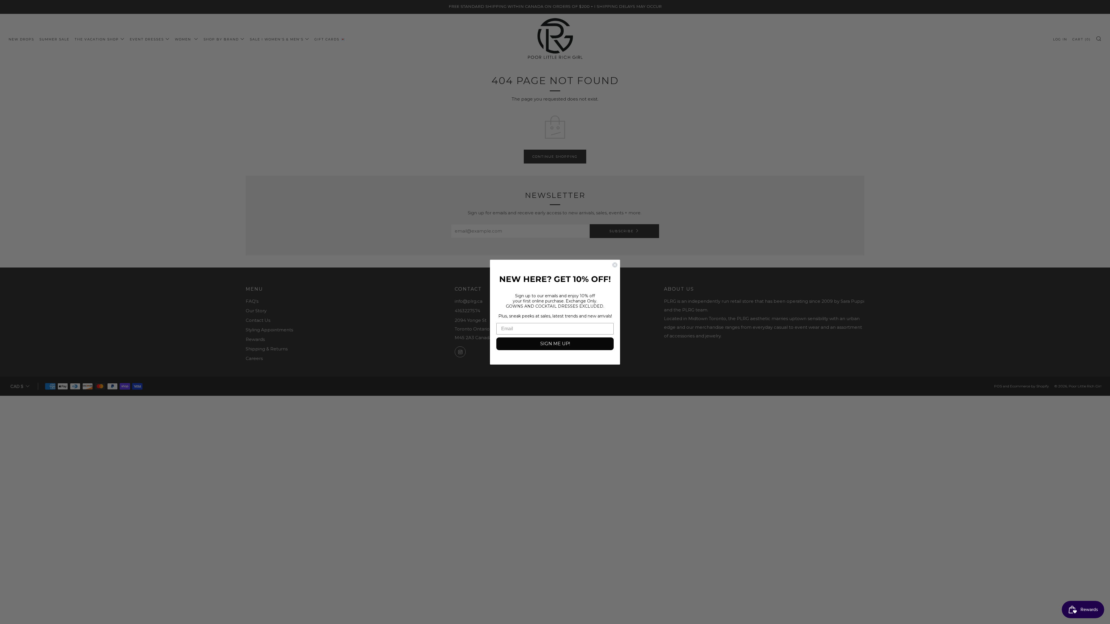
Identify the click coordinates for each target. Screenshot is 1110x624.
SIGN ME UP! (555, 343)
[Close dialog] (615, 265)
